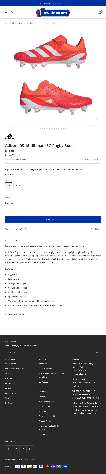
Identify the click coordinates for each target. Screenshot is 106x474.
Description (11, 240)
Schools (8, 398)
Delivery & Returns (14, 314)
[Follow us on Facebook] (8, 449)
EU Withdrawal (45, 406)
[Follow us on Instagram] (15, 449)
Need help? (96, 229)
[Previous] (6, 127)
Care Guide (44, 434)
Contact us (43, 381)
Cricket (8, 373)
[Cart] (99, 12)
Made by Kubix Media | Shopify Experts (20, 459)
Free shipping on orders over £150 (53, 2)
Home (7, 23)
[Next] (100, 127)
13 (9, 185)
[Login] (94, 12)
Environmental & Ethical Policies (49, 428)
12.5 (18, 185)
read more (9, 174)
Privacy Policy (45, 421)
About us (43, 363)
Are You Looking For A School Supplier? (52, 375)
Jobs (41, 386)
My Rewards (10, 363)
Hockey (8, 378)
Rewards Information (14, 368)
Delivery (42, 396)
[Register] (97, 352)
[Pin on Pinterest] (16, 229)
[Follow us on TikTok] (22, 449)
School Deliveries (46, 401)
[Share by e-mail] (25, 229)
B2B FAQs (9, 403)
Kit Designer (10, 393)
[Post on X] (21, 229)
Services (42, 391)
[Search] (12, 12)
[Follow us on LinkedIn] (30, 449)
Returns (42, 411)
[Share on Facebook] (13, 229)
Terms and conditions (48, 416)
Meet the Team (45, 368)
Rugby (8, 383)
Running (9, 388)
